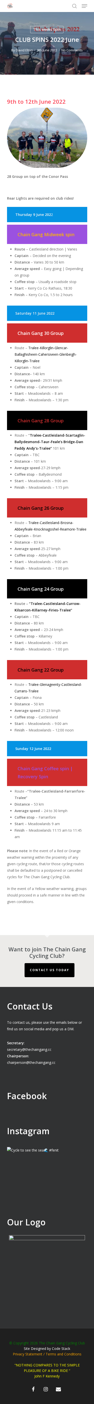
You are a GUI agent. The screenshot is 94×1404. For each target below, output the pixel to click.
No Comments (72, 50)
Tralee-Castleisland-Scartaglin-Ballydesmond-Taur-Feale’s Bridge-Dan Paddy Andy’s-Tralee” (50, 442)
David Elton (24, 50)
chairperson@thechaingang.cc (31, 1062)
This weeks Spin (47, 29)
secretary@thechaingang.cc (29, 1049)
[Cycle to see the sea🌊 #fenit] (47, 1187)
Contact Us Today (49, 970)
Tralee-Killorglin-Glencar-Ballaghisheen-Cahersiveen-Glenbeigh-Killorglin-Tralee (46, 354)
